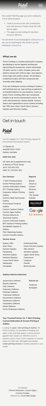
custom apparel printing (24, 64)
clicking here (36, 39)
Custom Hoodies (22, 393)
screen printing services (12, 344)
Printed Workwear (16, 390)
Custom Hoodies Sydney (13, 235)
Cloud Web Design (28, 396)
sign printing (8, 67)
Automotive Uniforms (12, 280)
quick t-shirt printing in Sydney (24, 328)
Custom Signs (30, 390)
